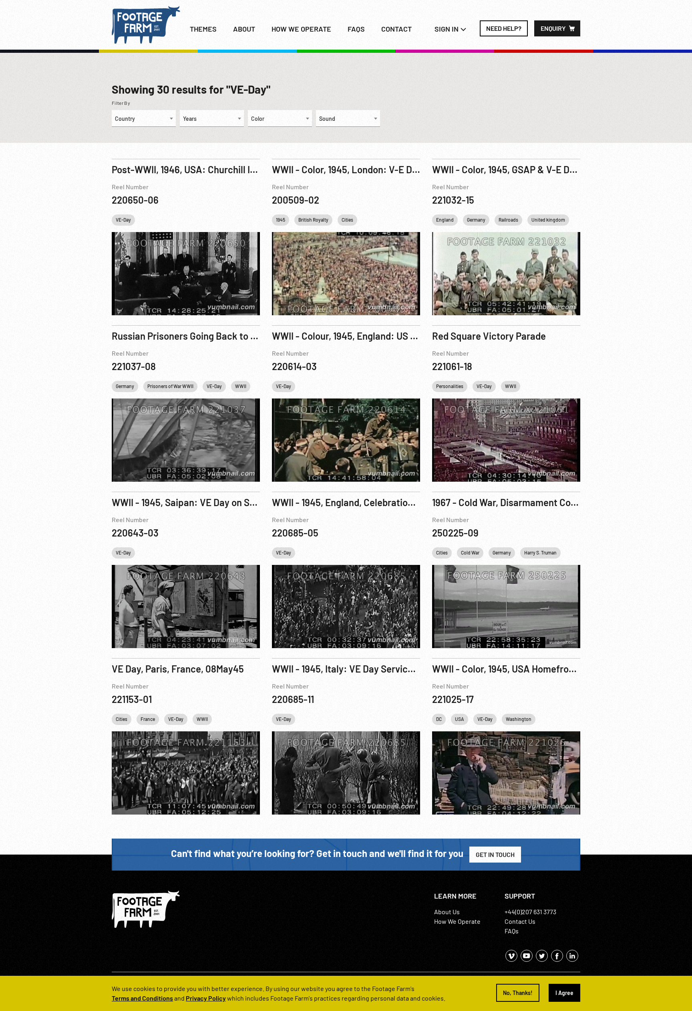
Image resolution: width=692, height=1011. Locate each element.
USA (459, 719)
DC (439, 719)
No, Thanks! (518, 992)
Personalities (449, 386)
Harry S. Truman (540, 552)
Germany (476, 219)
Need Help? (503, 28)
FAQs (356, 28)
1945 (280, 219)
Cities (347, 219)
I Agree (564, 992)
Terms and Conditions (142, 998)
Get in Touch (495, 854)
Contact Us (520, 921)
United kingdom (548, 219)
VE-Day (123, 219)
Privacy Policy (206, 998)
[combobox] (144, 118)
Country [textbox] (125, 118)
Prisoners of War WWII (170, 386)
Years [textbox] (190, 118)
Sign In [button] (447, 28)
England (445, 219)
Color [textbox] (257, 118)
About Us (447, 911)
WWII (240, 386)
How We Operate (457, 921)
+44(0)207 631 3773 (530, 911)
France (148, 719)
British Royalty (313, 219)
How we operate (301, 28)
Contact (396, 28)
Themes (203, 28)
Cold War (470, 552)
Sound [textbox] (327, 118)
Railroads (508, 219)
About (244, 28)
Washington (518, 719)
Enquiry (553, 28)
